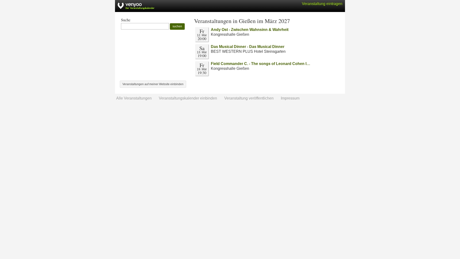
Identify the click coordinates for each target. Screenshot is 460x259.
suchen (177, 26)
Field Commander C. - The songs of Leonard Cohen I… (260, 64)
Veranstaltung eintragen (322, 4)
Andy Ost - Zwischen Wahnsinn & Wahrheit (249, 30)
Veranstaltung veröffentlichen (249, 98)
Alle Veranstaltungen (134, 98)
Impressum (290, 98)
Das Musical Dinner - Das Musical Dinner (247, 47)
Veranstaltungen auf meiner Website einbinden (153, 84)
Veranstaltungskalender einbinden (188, 98)
